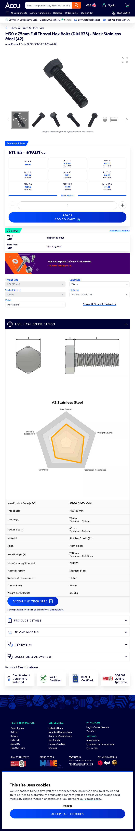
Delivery (15, 732)
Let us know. (57, 609)
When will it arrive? (119, 230)
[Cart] (127, 5)
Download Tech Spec (30, 601)
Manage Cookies (57, 744)
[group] (67, 83)
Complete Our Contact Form (100, 744)
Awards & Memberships (60, 732)
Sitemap (53, 748)
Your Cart (90, 731)
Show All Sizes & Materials (27, 28)
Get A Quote (54, 246)
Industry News (56, 728)
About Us (15, 744)
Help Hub (15, 740)
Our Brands (54, 740)
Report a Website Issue (60, 736)
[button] (125, 60)
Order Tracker (17, 728)
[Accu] (12, 5)
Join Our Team (18, 748)
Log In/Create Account (97, 727)
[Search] (76, 5)
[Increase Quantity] (12, 205)
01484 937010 (123, 13)
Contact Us (92, 748)
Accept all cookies (67, 813)
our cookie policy (90, 798)
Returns (14, 736)
